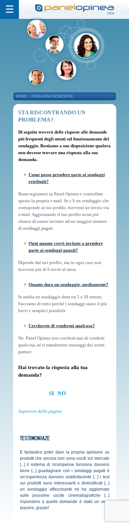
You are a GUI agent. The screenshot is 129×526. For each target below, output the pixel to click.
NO (61, 393)
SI (51, 393)
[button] (9, 9)
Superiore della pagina (40, 411)
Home (21, 96)
